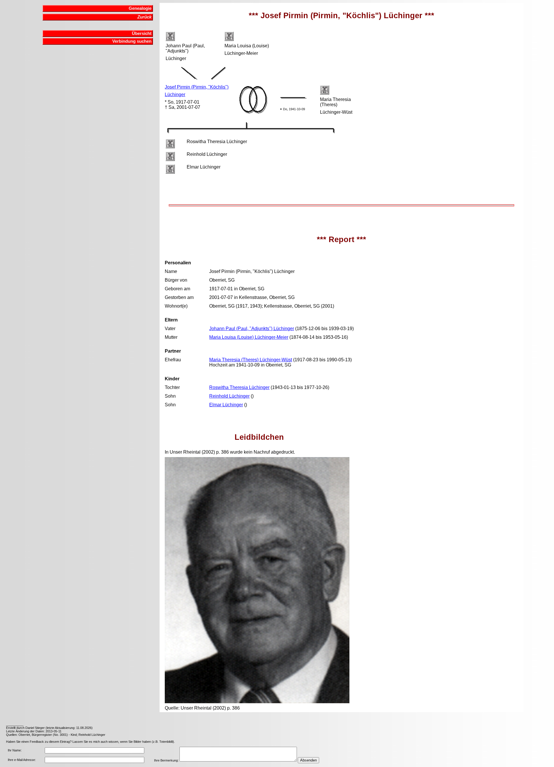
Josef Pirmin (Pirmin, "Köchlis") (197, 87)
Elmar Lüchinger (226, 404)
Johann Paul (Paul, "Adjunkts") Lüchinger (251, 328)
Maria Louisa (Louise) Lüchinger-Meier (248, 337)
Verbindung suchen (131, 41)
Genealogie (140, 8)
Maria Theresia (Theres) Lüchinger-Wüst (250, 359)
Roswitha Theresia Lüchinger (239, 387)
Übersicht (141, 33)
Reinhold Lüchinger (229, 396)
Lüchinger (175, 94)
